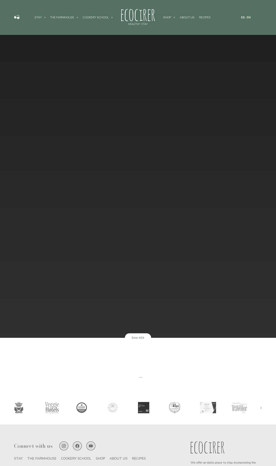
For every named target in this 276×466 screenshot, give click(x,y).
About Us (187, 17)
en (249, 17)
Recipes (205, 17)
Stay (38, 17)
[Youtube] (90, 445)
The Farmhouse (62, 17)
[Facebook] (77, 445)
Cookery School (96, 17)
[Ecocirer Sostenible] (17, 18)
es (243, 17)
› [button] (261, 407)
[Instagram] (63, 445)
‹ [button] (15, 407)
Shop (167, 17)
